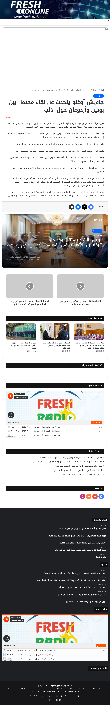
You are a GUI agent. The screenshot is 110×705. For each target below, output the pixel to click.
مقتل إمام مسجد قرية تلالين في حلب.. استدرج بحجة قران (78, 466)
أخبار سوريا (84, 90)
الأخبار (91, 90)
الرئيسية (98, 90)
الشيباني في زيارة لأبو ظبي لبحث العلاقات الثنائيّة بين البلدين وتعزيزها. (56, 345)
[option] (55, 241)
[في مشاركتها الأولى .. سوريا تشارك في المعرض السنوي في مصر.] (21, 331)
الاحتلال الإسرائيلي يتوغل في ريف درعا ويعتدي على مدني (78, 470)
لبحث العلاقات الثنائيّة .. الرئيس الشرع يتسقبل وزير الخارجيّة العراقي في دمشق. (75, 242)
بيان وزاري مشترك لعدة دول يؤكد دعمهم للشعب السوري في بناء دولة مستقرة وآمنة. (90, 345)
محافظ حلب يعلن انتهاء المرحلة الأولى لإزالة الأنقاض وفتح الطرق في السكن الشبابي (67, 461)
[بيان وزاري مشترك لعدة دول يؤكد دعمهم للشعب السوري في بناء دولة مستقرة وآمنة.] (89, 331)
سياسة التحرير (66, 695)
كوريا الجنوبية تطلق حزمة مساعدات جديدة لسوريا (82, 474)
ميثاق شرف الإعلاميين (38, 695)
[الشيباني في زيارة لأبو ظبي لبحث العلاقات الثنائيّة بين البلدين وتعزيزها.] (55, 331)
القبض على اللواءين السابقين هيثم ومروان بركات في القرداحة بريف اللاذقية (71, 457)
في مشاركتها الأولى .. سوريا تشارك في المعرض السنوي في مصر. (23, 345)
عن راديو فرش (54, 695)
